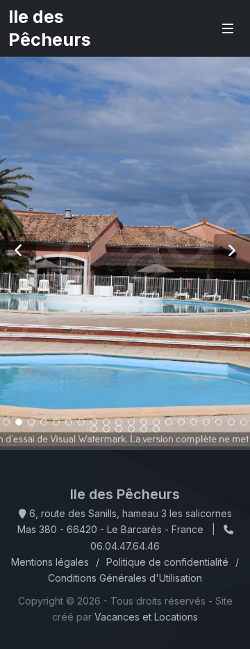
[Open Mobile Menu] (227, 28)
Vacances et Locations (146, 617)
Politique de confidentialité (167, 562)
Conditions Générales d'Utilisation (125, 578)
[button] (18, 252)
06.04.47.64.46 (125, 546)
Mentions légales (50, 562)
